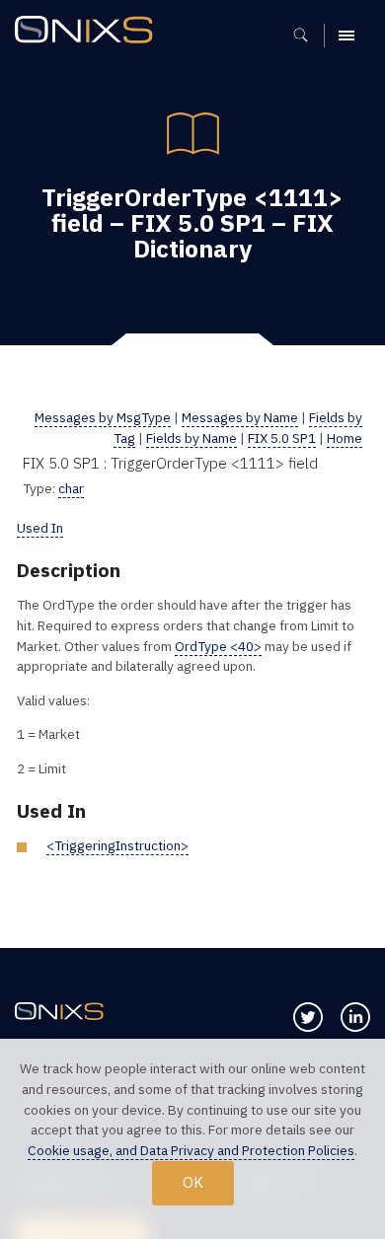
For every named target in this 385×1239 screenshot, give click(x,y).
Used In (40, 528)
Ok (193, 1182)
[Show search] (307, 35)
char (71, 488)
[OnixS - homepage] (89, 32)
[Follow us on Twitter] (308, 1017)
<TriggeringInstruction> (117, 845)
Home (344, 438)
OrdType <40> (218, 646)
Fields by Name (191, 438)
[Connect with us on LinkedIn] (355, 1017)
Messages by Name (240, 417)
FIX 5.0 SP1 (282, 438)
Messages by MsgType (103, 417)
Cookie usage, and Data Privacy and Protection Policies (191, 1150)
